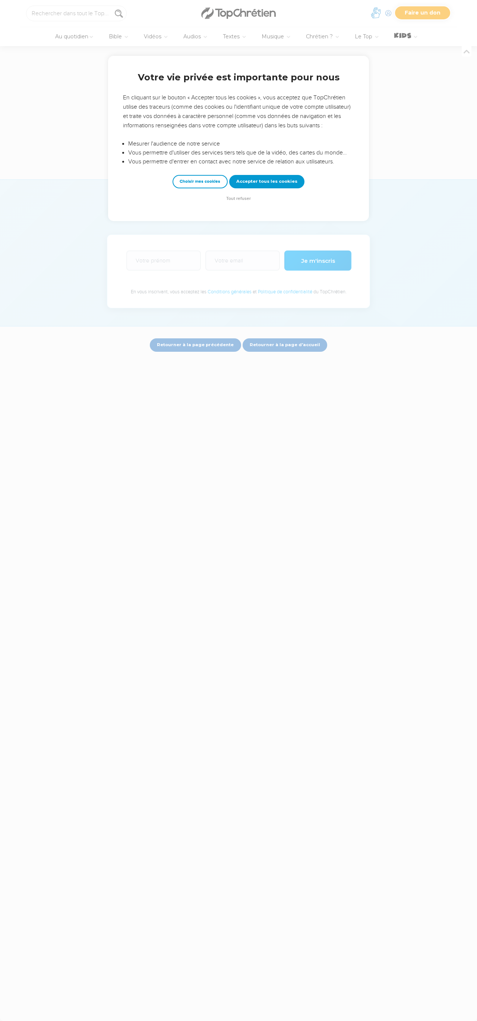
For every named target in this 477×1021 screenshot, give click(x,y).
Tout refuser (238, 198)
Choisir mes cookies (200, 181)
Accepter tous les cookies (266, 181)
